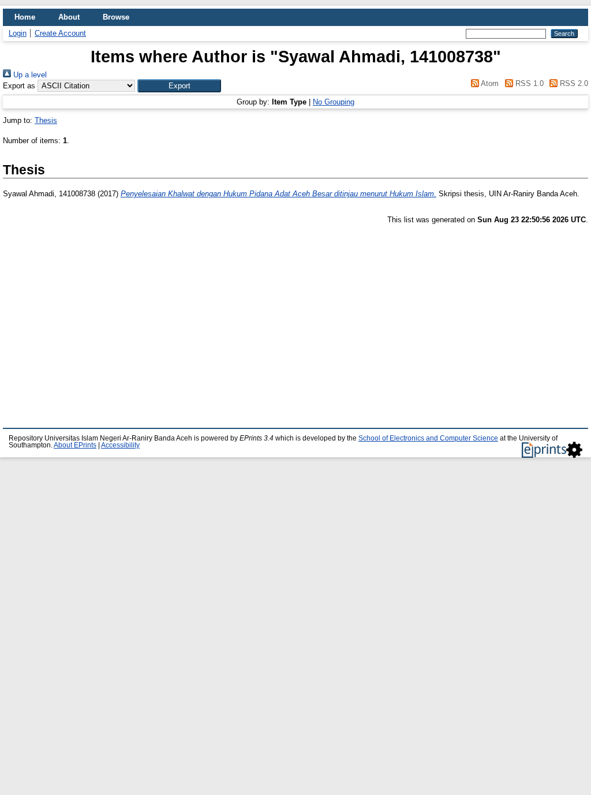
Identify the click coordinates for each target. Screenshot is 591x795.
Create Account (60, 33)
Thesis (46, 120)
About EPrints (75, 445)
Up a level (29, 74)
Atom (489, 83)
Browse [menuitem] (116, 17)
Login (18, 33)
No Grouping (333, 102)
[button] (179, 85)
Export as (19, 85)
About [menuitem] (69, 17)
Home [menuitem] (24, 17)
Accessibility (120, 445)
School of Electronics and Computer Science (428, 438)
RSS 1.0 (528, 83)
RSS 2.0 (573, 83)
